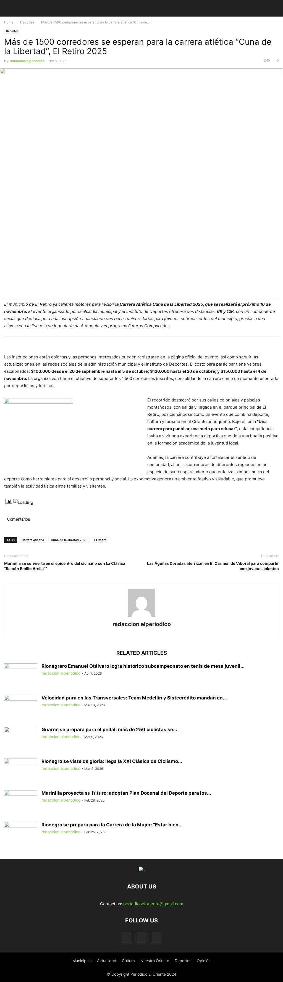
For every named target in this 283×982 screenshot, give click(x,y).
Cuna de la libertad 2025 (69, 540)
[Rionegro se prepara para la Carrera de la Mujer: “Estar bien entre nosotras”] (20, 834)
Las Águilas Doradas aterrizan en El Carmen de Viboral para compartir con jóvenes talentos (213, 566)
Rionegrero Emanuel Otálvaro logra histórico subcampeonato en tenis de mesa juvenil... (143, 666)
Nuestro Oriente (154, 960)
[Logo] (141, 869)
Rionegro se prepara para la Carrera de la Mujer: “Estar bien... (112, 824)
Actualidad (106, 960)
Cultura (128, 960)
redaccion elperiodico (27, 61)
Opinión (204, 960)
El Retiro (100, 540)
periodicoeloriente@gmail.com (153, 903)
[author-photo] (141, 616)
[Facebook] (126, 937)
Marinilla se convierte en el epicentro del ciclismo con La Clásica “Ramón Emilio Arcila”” (64, 566)
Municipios (81, 960)
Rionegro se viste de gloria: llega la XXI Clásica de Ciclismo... (111, 761)
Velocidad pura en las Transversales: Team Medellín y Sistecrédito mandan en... (134, 698)
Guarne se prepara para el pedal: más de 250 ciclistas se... (109, 729)
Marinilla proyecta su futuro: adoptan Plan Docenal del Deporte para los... (126, 793)
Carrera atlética (33, 540)
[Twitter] (156, 937)
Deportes (27, 22)
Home (8, 22)
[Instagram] (141, 937)
